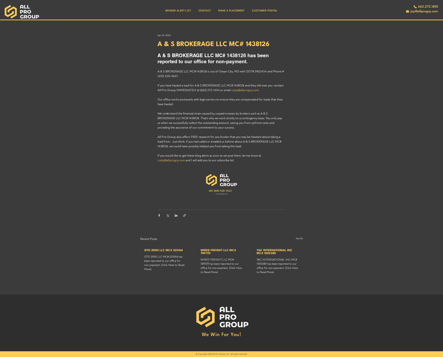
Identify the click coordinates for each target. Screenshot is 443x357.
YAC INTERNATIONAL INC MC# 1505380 (274, 252)
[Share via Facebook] (159, 215)
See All (299, 238)
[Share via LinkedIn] (176, 215)
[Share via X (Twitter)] (167, 215)
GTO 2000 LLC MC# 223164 (163, 250)
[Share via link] (184, 215)
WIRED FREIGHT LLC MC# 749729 (218, 252)
